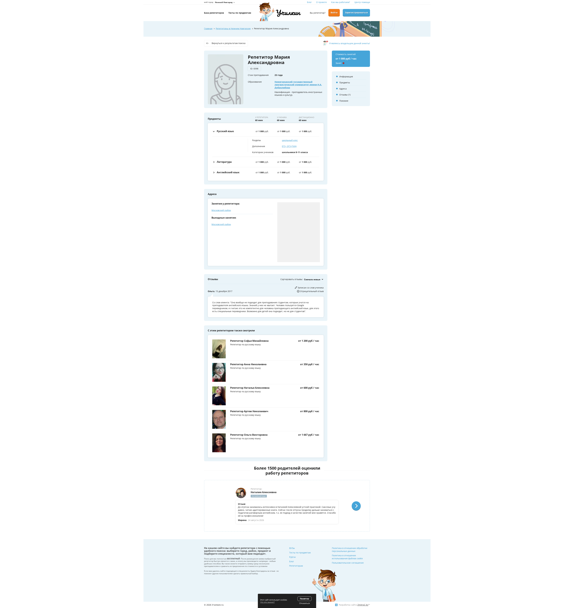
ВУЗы (292, 548)
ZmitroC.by (362, 604)
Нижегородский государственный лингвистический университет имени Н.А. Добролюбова (298, 84)
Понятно (304, 598)
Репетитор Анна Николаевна (248, 364)
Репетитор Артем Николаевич (249, 411)
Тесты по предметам (300, 552)
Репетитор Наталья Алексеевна (250, 387)
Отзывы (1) (345, 94)
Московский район (221, 210)
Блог (309, 2)
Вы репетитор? (317, 12)
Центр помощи (362, 2)
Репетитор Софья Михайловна (249, 340)
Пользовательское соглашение (348, 562)
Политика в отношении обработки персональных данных (349, 549)
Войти (334, 12)
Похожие (343, 100)
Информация (346, 76)
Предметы (344, 82)
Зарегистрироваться (356, 12)
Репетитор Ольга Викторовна (249, 434)
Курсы (292, 556)
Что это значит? (267, 602)
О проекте (321, 2)
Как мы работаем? (340, 2)
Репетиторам (296, 565)
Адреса (343, 88)
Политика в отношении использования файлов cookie (347, 557)
